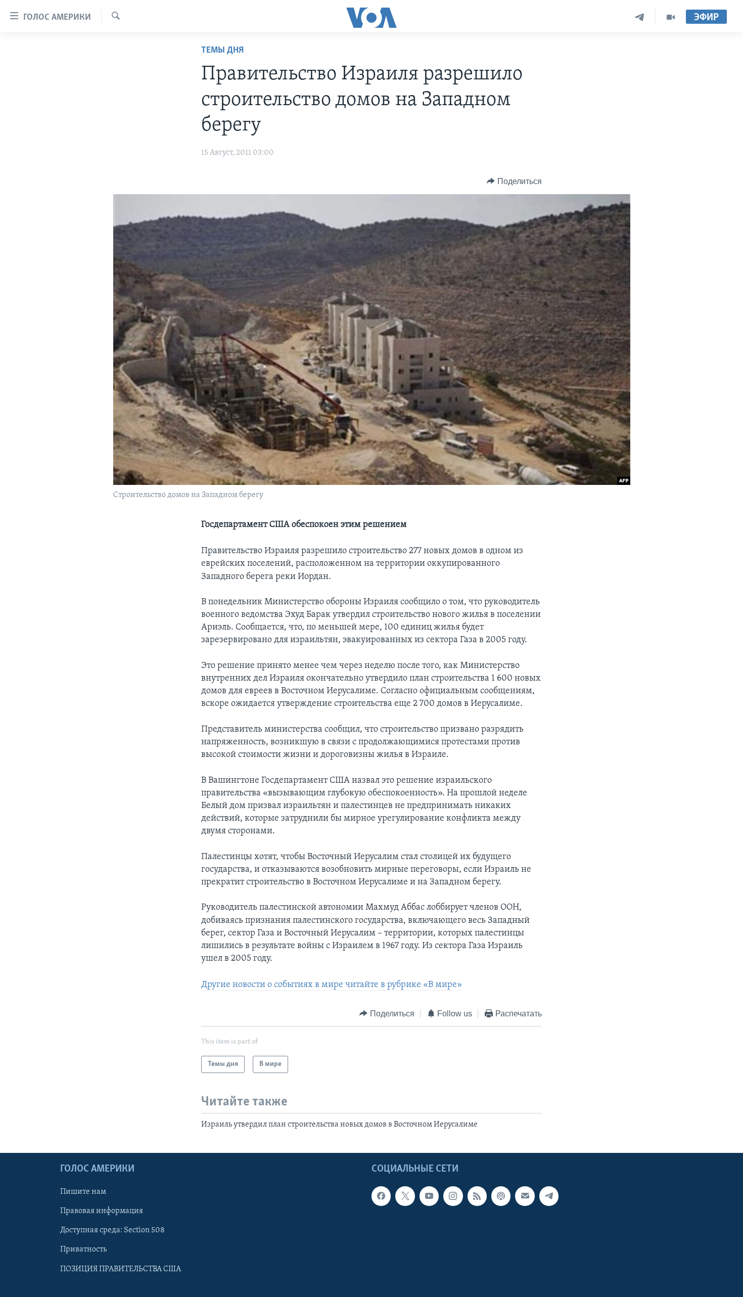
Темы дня (222, 50)
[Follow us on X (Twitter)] (404, 1196)
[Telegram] (640, 17)
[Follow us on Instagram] (452, 1196)
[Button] (514, 181)
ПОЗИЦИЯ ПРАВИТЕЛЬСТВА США (120, 1269)
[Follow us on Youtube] (429, 1196)
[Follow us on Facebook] (381, 1196)
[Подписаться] (524, 1196)
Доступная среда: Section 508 (112, 1231)
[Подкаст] (500, 1196)
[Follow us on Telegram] (549, 1196)
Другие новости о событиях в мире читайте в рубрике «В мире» (331, 985)
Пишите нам (83, 1192)
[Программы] (671, 17)
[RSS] (477, 1196)
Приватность (83, 1250)
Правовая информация (101, 1211)
